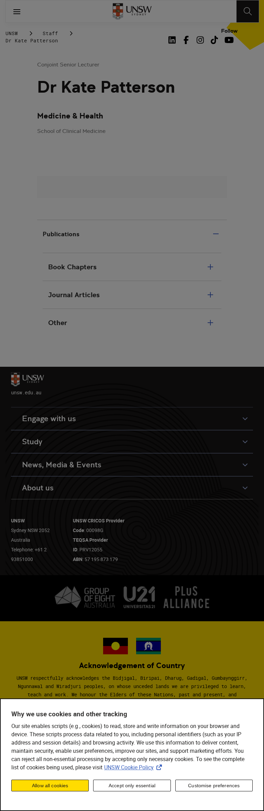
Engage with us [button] (49, 418)
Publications (61, 234)
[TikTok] (214, 39)
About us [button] (38, 488)
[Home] (132, 11)
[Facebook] (186, 39)
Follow (229, 31)
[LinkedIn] (173, 39)
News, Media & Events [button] (61, 464)
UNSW (12, 33)
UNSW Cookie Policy (134, 767)
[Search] (247, 11)
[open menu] (17, 11)
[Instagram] (200, 39)
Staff (50, 33)
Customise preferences (214, 785)
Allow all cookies (50, 785)
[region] (132, 754)
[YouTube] (228, 39)
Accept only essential (132, 785)
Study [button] (32, 441)
